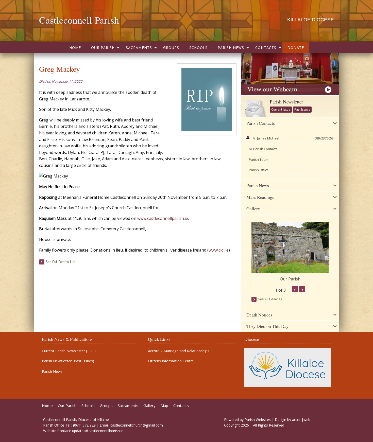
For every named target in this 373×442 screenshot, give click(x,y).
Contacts (265, 47)
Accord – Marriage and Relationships (178, 351)
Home (75, 47)
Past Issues (302, 109)
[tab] (290, 123)
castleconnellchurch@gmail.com (136, 425)
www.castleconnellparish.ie (162, 218)
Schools (198, 47)
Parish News (231, 47)
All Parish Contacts (263, 149)
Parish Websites (258, 419)
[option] (290, 252)
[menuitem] (75, 47)
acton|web (301, 419)
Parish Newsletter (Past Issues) (68, 361)
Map (164, 406)
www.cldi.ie (219, 250)
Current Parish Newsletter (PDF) (69, 351)
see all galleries (270, 299)
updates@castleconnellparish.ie (97, 430)
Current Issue (280, 109)
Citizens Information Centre (171, 361)
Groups (171, 47)
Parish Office (259, 170)
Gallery (149, 406)
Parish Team (258, 159)
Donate (295, 47)
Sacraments (139, 47)
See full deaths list (60, 262)
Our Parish (103, 47)
